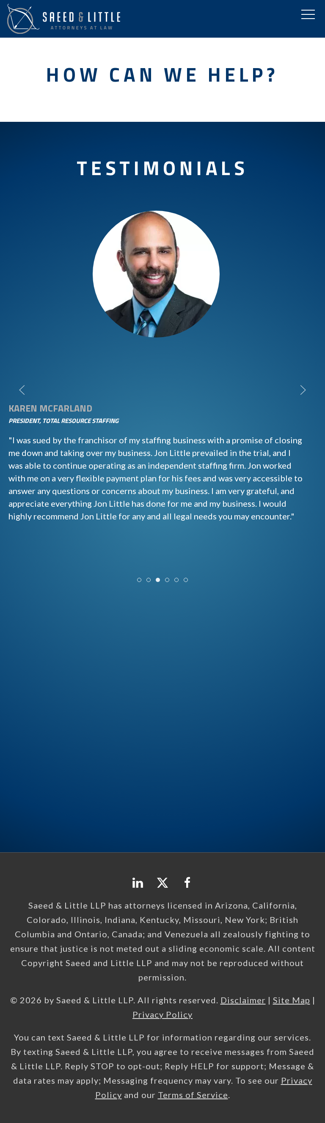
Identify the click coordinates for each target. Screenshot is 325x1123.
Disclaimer (243, 1000)
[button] (308, 14)
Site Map (291, 1000)
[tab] (139, 580)
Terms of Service (193, 1095)
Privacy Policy (162, 1014)
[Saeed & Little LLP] (63, 18)
